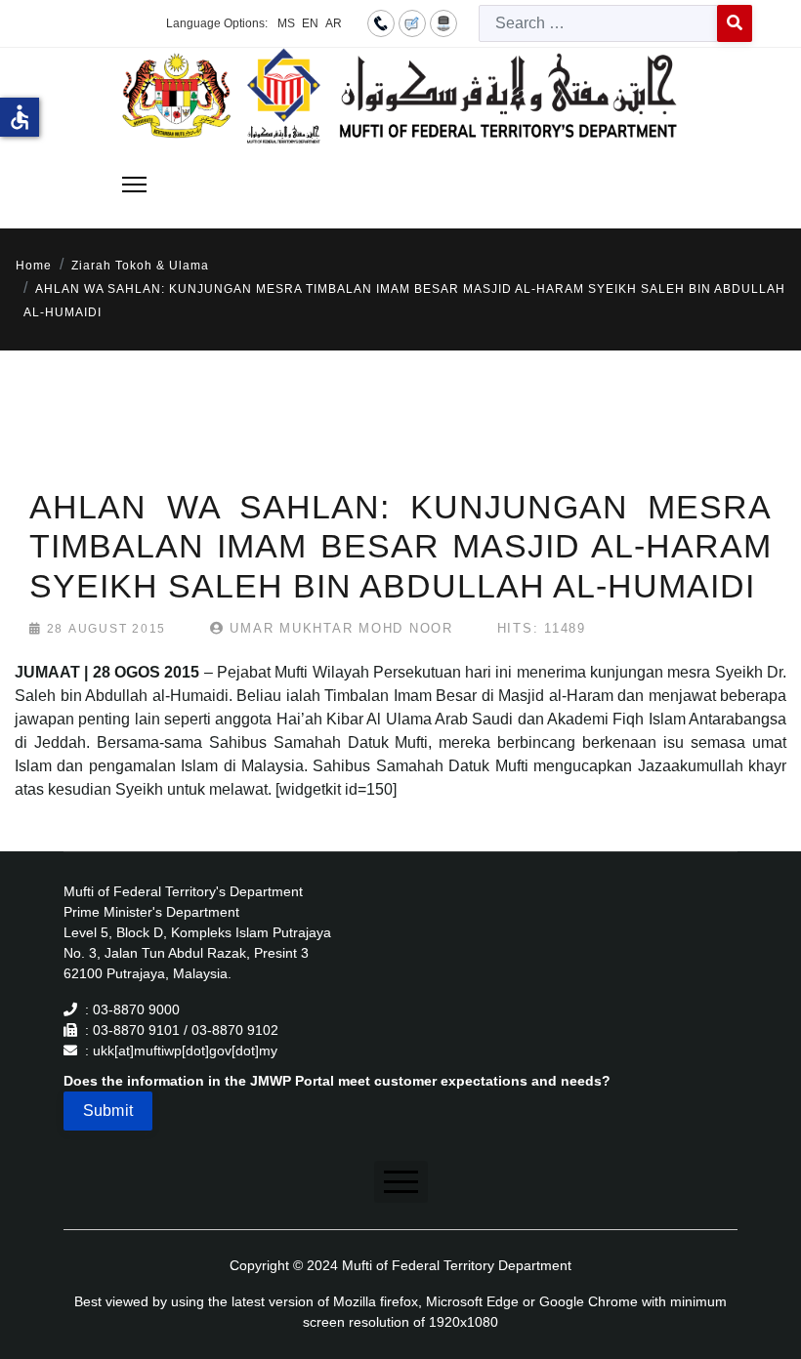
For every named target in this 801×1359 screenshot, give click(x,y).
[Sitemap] (443, 22)
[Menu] (134, 184)
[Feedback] (412, 22)
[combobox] (598, 23)
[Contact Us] (381, 22)
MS (286, 23)
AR (333, 23)
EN (310, 23)
